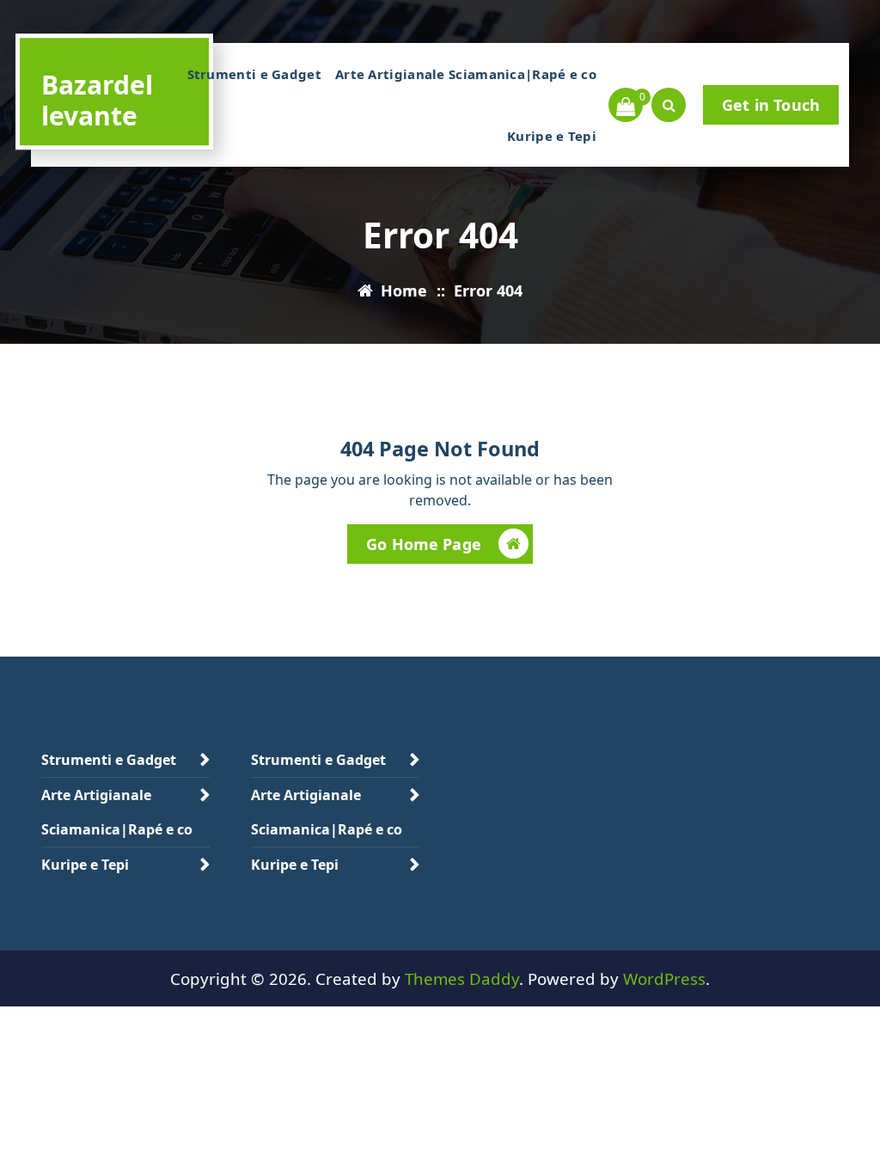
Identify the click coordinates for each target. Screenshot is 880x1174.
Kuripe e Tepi (551, 135)
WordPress (664, 978)
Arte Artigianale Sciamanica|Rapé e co (465, 74)
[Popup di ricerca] (668, 105)
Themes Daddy (462, 978)
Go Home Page (423, 544)
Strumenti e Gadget (254, 74)
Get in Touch (771, 105)
